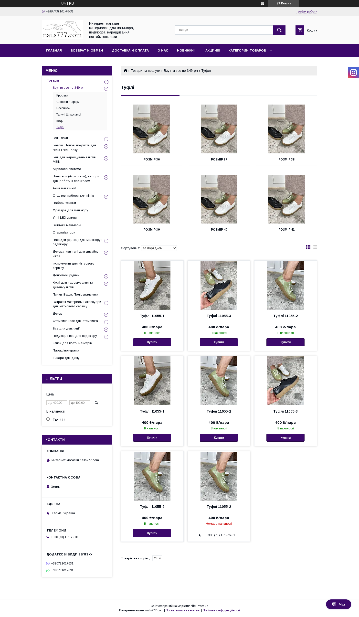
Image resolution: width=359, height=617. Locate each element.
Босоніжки (63, 108)
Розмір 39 (152, 229)
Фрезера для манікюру (70, 210)
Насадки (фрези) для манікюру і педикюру (77, 242)
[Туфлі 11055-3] (219, 285)
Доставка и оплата (130, 50)
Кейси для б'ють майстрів (72, 343)
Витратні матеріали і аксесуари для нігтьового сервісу (77, 304)
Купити (152, 342)
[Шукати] (279, 30)
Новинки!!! (187, 50)
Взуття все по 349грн (181, 71)
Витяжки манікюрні (67, 225)
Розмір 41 (286, 229)
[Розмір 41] (286, 199)
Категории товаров (247, 50)
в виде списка (315, 248)
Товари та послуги (145, 71)
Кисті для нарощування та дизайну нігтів (73, 285)
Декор (57, 313)
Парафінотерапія (66, 350)
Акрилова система (67, 169)
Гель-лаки (60, 138)
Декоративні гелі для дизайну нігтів (75, 254)
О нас (163, 50)
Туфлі (60, 127)
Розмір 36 (152, 159)
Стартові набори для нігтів (73, 195)
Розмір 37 (219, 159)
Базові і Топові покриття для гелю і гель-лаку (74, 147)
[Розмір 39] (151, 199)
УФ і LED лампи (65, 217)
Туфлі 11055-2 (285, 316)
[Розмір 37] (219, 129)
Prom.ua (202, 606)
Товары (53, 80)
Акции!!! (212, 50)
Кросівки (62, 95)
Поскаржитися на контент (183, 610)
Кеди (59, 121)
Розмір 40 (219, 229)
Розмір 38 (286, 159)
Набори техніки (64, 203)
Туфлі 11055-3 (219, 316)
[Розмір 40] (219, 199)
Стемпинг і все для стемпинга (75, 321)
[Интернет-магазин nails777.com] (62, 38)
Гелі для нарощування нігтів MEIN (74, 159)
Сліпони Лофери (68, 102)
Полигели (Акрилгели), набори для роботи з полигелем (76, 178)
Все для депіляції (66, 328)
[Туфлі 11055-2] (285, 285)
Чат (342, 604)
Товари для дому (66, 358)
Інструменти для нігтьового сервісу (73, 266)
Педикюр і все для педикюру (75, 336)
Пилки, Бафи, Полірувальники (75, 294)
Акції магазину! (64, 188)
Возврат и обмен (87, 50)
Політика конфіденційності (221, 610)
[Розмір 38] (286, 129)
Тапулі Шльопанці (68, 114)
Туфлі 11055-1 (152, 316)
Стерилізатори (64, 232)
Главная (54, 50)
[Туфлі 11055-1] (152, 285)
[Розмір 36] (151, 129)
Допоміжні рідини (66, 275)
